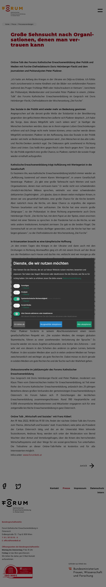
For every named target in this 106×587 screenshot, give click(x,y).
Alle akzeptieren (84, 324)
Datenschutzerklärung (72, 278)
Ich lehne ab (19, 324)
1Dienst (25, 288)
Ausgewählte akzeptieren (51, 324)
